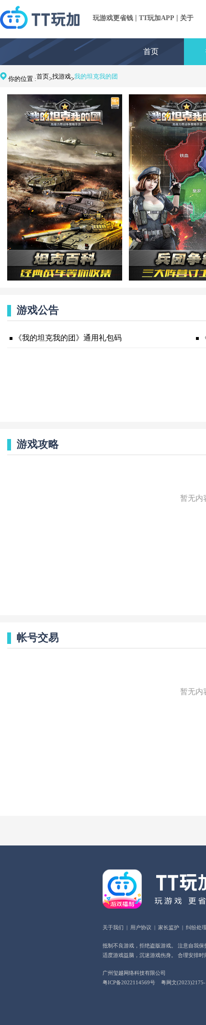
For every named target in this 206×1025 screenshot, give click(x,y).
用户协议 (140, 927)
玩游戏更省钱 (113, 18)
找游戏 (61, 76)
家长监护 (168, 927)
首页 (151, 51)
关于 (187, 18)
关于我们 (113, 927)
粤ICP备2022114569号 (129, 982)
